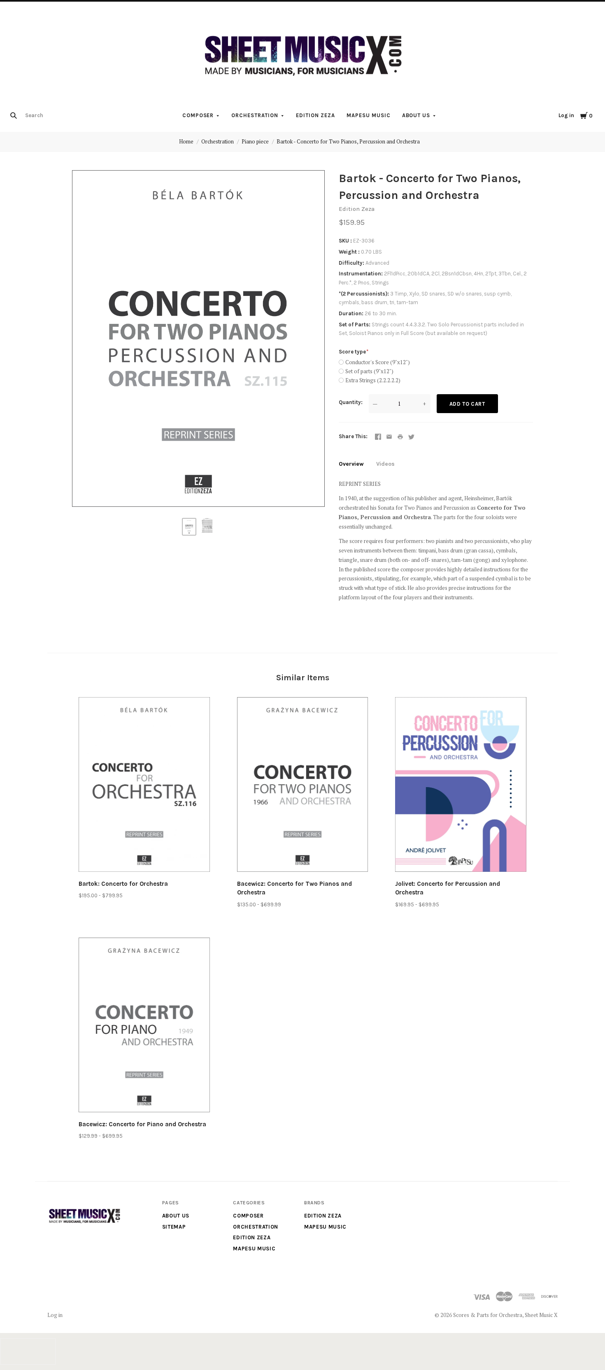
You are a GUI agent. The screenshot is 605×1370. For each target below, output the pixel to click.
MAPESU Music (369, 115)
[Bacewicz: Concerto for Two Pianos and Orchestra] (302, 786)
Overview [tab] (351, 463)
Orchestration (254, 115)
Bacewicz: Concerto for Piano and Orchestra (142, 1124)
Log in (566, 115)
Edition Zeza (315, 115)
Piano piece (255, 141)
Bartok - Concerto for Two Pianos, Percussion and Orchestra (348, 141)
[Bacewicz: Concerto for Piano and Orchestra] (144, 1026)
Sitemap (174, 1227)
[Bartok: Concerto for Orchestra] (144, 786)
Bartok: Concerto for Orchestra (123, 883)
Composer (198, 115)
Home (186, 141)
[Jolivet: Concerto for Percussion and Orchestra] (460, 786)
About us (416, 115)
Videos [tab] (385, 463)
